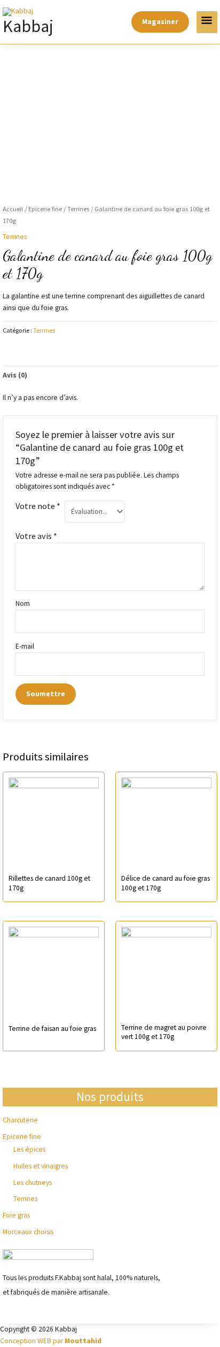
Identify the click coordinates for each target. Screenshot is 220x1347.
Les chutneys (32, 1182)
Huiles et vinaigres (40, 1166)
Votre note (37, 506)
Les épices (29, 1149)
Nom (22, 603)
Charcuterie (20, 1120)
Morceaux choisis (28, 1231)
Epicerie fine (22, 1136)
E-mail (25, 646)
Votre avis (36, 535)
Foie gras (16, 1215)
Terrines (25, 1198)
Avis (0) (15, 375)
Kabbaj (28, 26)
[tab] (110, 375)
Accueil (13, 209)
